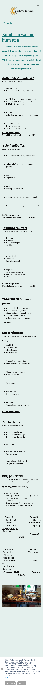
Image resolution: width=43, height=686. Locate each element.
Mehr (7, 678)
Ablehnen (21, 683)
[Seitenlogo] (21, 11)
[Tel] (11, 23)
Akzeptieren (10, 683)
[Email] (8, 23)
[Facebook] (4, 23)
